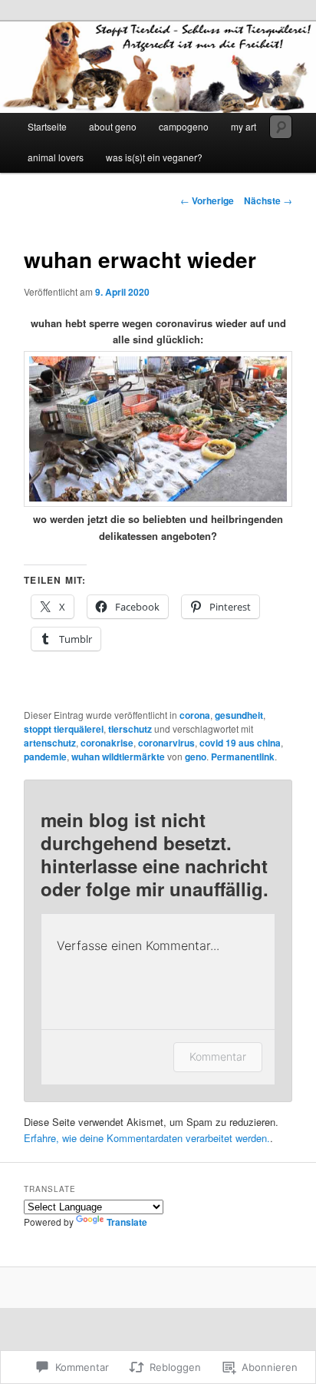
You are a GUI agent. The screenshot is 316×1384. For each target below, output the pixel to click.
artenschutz (50, 743)
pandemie (45, 756)
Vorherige (207, 200)
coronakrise (107, 743)
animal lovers (56, 157)
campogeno (184, 126)
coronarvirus (166, 743)
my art (243, 126)
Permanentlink (243, 756)
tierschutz (130, 729)
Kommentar (217, 1056)
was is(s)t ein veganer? (154, 157)
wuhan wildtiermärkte (118, 756)
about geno (113, 126)
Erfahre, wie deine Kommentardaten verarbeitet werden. (147, 1138)
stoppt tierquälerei (64, 729)
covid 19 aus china (240, 743)
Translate (127, 1222)
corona (194, 715)
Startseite (47, 126)
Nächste (268, 200)
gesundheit (239, 715)
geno (195, 756)
